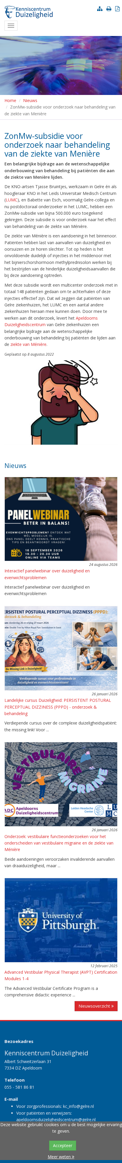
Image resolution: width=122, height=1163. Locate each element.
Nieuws (30, 100)
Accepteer (62, 1145)
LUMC (11, 200)
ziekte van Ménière (28, 344)
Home (10, 100)
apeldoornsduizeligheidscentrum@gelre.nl (56, 1119)
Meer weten (60, 1156)
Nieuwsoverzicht (94, 1006)
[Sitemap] (101, 8)
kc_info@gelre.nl (78, 1106)
